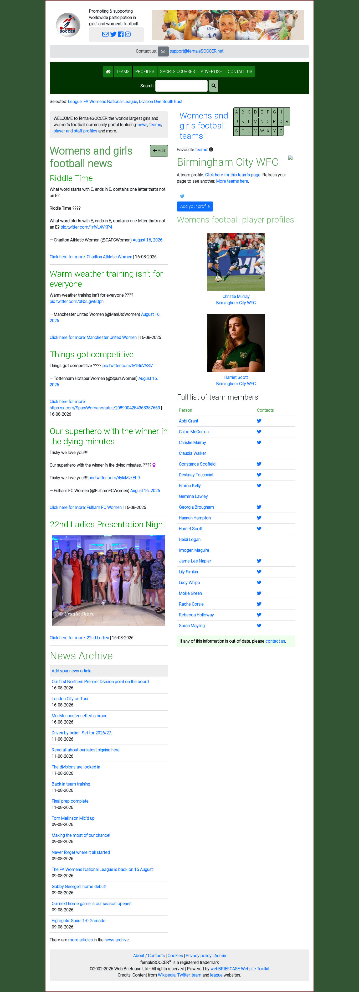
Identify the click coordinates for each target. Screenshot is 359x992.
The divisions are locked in (76, 766)
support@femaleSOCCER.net (196, 51)
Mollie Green (190, 593)
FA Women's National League (110, 101)
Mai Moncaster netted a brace (79, 715)
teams (155, 124)
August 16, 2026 (147, 239)
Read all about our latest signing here (86, 749)
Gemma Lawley (193, 496)
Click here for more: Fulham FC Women (86, 507)
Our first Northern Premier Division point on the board (100, 681)
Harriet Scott (236, 377)
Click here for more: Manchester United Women (93, 337)
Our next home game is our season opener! (91, 903)
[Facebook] (121, 34)
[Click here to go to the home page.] (68, 24)
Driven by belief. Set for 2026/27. (82, 732)
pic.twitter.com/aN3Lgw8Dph (77, 301)
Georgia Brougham (196, 507)
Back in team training (71, 784)
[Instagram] (128, 34)
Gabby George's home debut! (79, 886)
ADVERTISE (211, 71)
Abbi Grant (188, 421)
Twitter (183, 975)
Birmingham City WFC (236, 302)
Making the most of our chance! (81, 835)
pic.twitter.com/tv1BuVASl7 (127, 365)
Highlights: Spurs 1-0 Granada (78, 920)
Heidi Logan (190, 539)
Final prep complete (70, 801)
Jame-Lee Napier (195, 561)
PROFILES (144, 71)
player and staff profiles (75, 130)
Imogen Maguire (194, 550)
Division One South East (160, 101)
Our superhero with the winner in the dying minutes (109, 436)
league (216, 975)
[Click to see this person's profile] (236, 261)
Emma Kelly (190, 485)
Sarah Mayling (192, 625)
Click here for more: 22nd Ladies (79, 637)
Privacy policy (199, 955)
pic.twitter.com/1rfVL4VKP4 (86, 227)
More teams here (232, 181)
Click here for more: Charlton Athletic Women (91, 256)
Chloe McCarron (194, 431)
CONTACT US (240, 71)
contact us (275, 641)
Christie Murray (236, 296)
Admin (220, 955)
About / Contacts (149, 955)
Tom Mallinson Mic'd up (73, 818)
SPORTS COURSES (177, 71)
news (142, 124)
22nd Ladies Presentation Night (108, 524)
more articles (80, 939)
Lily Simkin (188, 571)
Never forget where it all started (81, 852)
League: (76, 101)
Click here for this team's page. (233, 174)
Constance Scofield (197, 464)
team (196, 975)
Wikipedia (167, 975)
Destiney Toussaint (196, 474)
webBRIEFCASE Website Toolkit (240, 968)
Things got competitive (92, 354)
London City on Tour (70, 698)
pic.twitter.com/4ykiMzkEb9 (114, 477)
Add (161, 150)
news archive (117, 939)
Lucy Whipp (189, 582)
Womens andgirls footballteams (204, 126)
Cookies (175, 955)
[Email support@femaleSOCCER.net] (105, 34)
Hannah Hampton (195, 517)
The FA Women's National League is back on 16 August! (102, 869)
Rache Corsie (191, 604)
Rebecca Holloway (196, 614)
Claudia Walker (192, 453)
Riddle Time (71, 178)
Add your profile (195, 206)
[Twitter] (113, 34)
